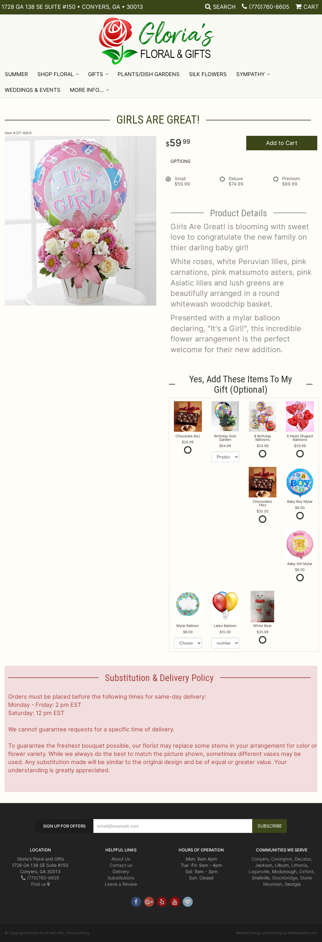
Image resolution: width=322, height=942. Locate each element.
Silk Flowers (208, 74)
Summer (16, 74)
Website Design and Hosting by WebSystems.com (276, 933)
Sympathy (250, 74)
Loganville (259, 871)
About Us (120, 859)
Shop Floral (55, 74)
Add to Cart (281, 143)
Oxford (306, 871)
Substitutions (121, 877)
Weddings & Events (32, 90)
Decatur (303, 859)
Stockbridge (284, 877)
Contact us (121, 865)
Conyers (260, 859)
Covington (281, 859)
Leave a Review (121, 884)
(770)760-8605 (269, 6)
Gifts (95, 74)
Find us (39, 884)
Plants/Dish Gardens (149, 74)
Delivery (121, 871)
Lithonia (299, 865)
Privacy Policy (77, 933)
